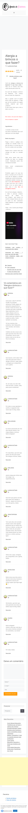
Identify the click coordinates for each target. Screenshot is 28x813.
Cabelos (9, 265)
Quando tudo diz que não (14, 269)
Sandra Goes (11, 569)
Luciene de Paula (12, 350)
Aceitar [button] (15, 810)
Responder (8, 342)
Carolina (10, 618)
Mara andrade (11, 421)
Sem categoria (11, 267)
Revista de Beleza (11, 798)
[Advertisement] (14, 31)
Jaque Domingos (12, 514)
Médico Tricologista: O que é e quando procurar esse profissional (14, 737)
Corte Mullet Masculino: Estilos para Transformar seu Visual (14, 749)
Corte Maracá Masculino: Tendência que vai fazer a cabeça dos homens (14, 725)
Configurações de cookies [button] (6, 810)
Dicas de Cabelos (11, 800)
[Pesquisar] (22, 711)
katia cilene (11, 467)
